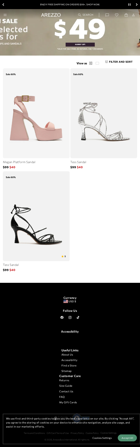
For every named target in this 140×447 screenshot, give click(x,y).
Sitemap (66, 370)
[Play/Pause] (129, 4)
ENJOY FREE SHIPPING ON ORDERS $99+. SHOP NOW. (70, 4)
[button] (86, 14)
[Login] (133, 15)
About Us (67, 354)
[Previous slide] (3, 4)
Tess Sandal (78, 162)
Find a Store (69, 365)
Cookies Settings (102, 437)
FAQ (62, 396)
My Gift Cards (68, 402)
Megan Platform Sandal (19, 162)
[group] (63, 256)
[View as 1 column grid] (97, 63)
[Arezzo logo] (51, 15)
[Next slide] (136, 4)
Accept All (127, 437)
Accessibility (69, 360)
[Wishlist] (116, 15)
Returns (64, 380)
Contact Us (66, 391)
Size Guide (65, 385)
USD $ (72, 301)
